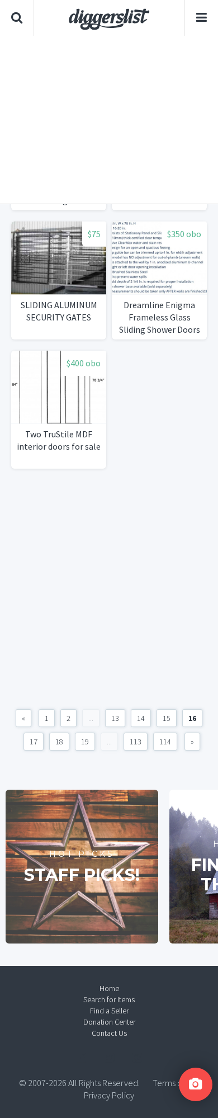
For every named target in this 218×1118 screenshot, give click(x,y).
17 (33, 742)
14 (141, 718)
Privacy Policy (109, 1095)
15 (166, 718)
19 (85, 742)
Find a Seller (109, 1011)
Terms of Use (176, 1082)
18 (59, 742)
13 (115, 718)
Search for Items (109, 999)
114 (165, 742)
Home (109, 988)
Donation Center (109, 1022)
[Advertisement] (109, 119)
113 (135, 742)
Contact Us (109, 1033)
